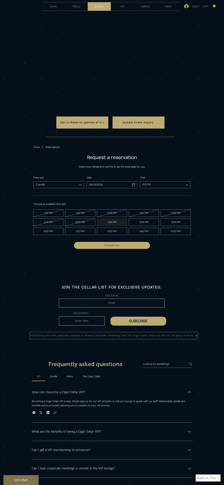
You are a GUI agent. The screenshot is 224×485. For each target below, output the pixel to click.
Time (142, 177)
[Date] (133, 185)
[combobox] (58, 184)
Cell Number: (81, 313)
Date (89, 177)
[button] (209, 6)
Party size (38, 177)
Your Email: (111, 295)
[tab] (38, 376)
